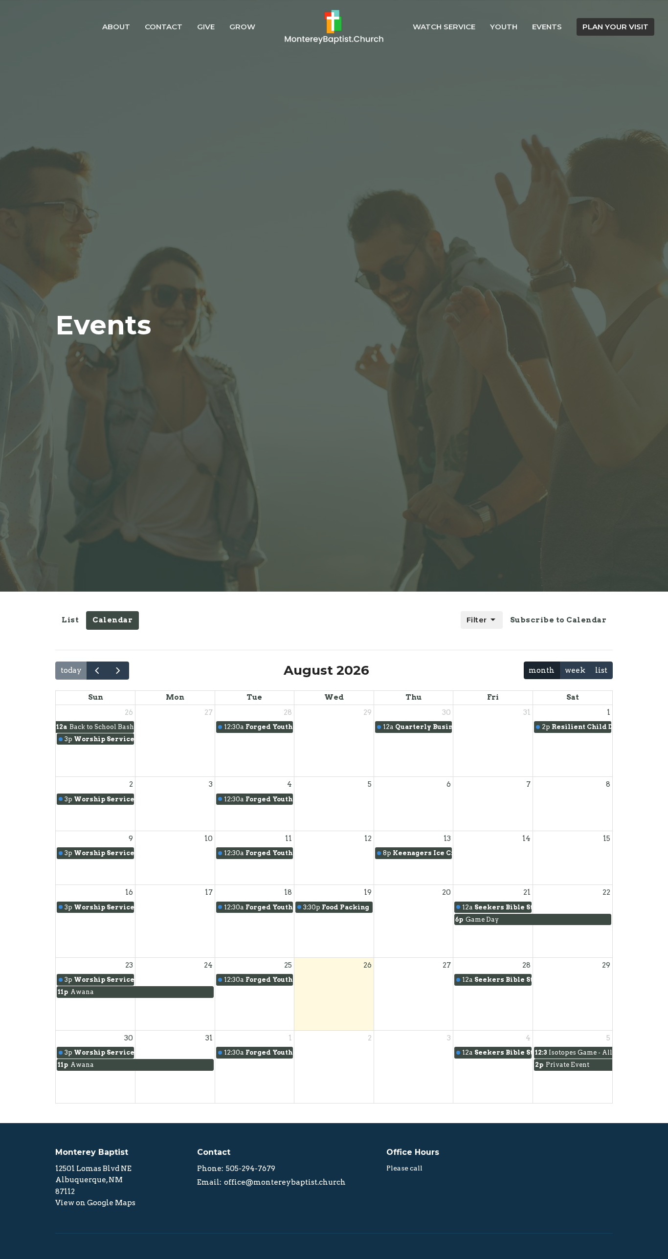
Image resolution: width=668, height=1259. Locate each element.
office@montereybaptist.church (285, 1182)
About (116, 26)
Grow (242, 26)
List (70, 620)
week (575, 670)
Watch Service (444, 26)
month (542, 670)
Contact (163, 26)
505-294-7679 (250, 1168)
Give (206, 26)
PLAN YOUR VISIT (615, 26)
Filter (477, 619)
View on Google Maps (95, 1202)
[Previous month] (97, 671)
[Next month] (118, 671)
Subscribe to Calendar (558, 620)
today (71, 670)
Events (547, 26)
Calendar (112, 620)
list (601, 670)
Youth (503, 26)
